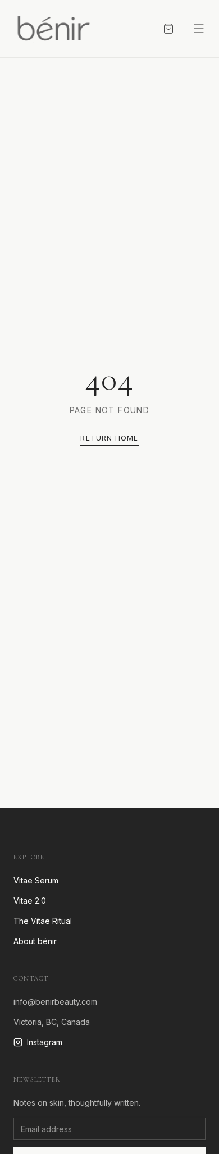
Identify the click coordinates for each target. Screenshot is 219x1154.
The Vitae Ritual (42, 921)
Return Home (109, 438)
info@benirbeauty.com (55, 1001)
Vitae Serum (35, 880)
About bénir (35, 941)
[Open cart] (168, 29)
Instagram (44, 1042)
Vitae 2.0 (29, 900)
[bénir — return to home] (52, 28)
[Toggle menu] (199, 28)
